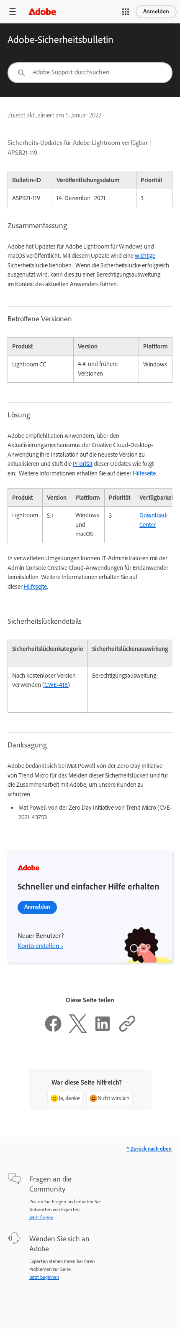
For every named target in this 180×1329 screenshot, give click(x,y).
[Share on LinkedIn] (102, 1030)
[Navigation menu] (12, 11)
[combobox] (90, 72)
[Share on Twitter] (78, 1030)
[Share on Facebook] (53, 1030)
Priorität (83, 464)
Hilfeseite (144, 473)
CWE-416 (56, 685)
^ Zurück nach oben (149, 1149)
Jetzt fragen (41, 1217)
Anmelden (156, 11)
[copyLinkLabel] (127, 1030)
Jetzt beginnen (44, 1277)
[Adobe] (42, 11)
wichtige (145, 255)
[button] (125, 11)
